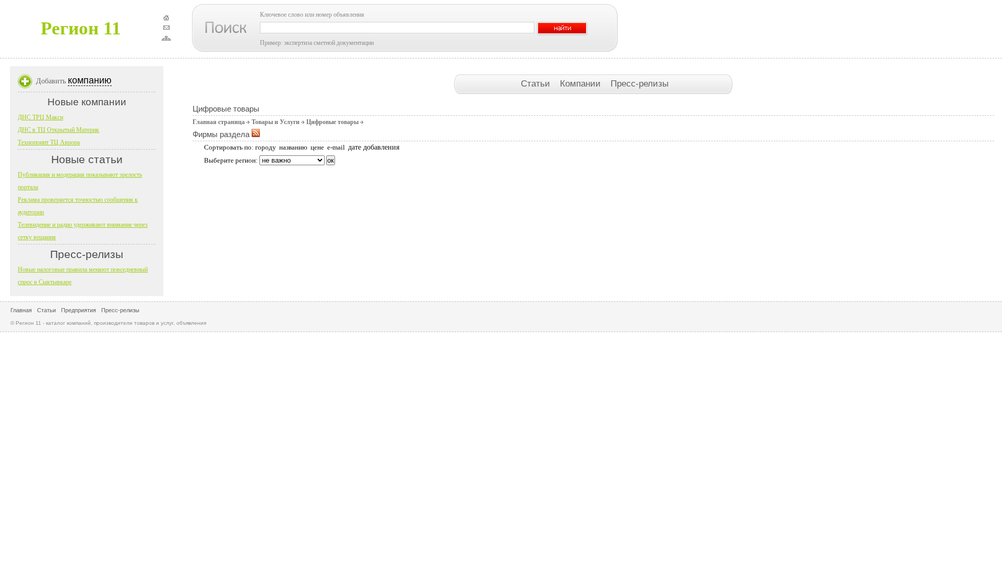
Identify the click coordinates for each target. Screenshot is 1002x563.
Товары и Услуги (276, 122)
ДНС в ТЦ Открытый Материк (58, 129)
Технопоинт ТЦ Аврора (49, 142)
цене (317, 147)
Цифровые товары (332, 122)
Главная (21, 310)
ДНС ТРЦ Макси (40, 117)
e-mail (336, 147)
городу (265, 147)
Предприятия (78, 310)
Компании (581, 83)
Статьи (537, 83)
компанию (90, 80)
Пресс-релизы (640, 83)
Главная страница (219, 122)
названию (293, 147)
